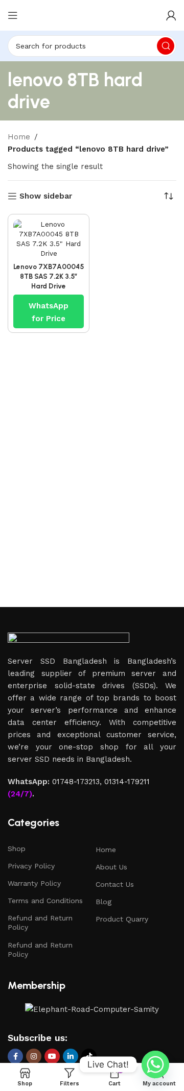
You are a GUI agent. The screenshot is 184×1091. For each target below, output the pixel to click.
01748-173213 (76, 781)
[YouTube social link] (52, 1056)
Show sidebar (45, 196)
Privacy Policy (31, 866)
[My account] (171, 15)
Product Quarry (122, 919)
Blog (103, 902)
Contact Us (115, 884)
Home (19, 136)
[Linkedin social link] (70, 1056)
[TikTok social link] (89, 1056)
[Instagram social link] (33, 1056)
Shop (17, 848)
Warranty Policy (34, 883)
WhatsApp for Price (48, 306)
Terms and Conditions (45, 900)
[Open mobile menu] (13, 15)
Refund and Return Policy (40, 922)
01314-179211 (127, 781)
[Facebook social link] (15, 1056)
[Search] (165, 46)
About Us (111, 867)
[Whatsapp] (155, 1064)
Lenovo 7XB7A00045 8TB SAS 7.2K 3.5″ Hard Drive (48, 276)
